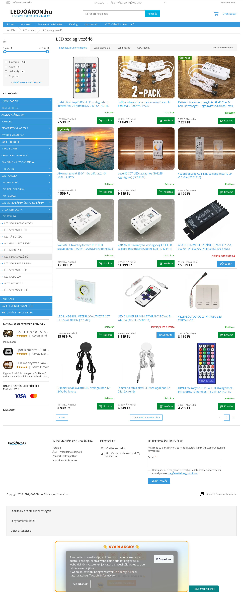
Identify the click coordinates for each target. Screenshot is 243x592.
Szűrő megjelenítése (24, 82)
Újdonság (16, 71)
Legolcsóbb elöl (102, 47)
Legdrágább (123, 47)
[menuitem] (10, 24)
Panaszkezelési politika (64, 456)
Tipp (13, 76)
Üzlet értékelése (21, 530)
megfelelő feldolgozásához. (183, 473)
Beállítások (80, 584)
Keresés (152, 13)
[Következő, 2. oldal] (227, 418)
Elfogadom (163, 559)
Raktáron (17, 62)
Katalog (99, 2)
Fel (63, 417)
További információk (102, 575)
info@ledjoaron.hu (115, 448)
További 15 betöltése (146, 417)
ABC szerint (143, 47)
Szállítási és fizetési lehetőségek (31, 511)
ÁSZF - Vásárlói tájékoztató (126, 2)
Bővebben (226, 263)
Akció (14, 66)
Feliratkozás (158, 480)
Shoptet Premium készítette (221, 493)
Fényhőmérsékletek (23, 521)
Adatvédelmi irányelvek (64, 460)
